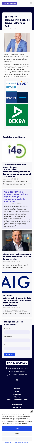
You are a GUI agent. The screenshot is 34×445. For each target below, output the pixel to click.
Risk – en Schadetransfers (17, 400)
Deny (17, 434)
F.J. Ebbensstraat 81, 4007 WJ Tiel (18, 368)
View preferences (17, 439)
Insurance (7, 29)
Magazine (17, 407)
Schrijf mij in (9, 354)
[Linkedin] (17, 380)
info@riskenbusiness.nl (18, 371)
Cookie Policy (9, 443)
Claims (17, 397)
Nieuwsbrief (17, 405)
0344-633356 (13, 375)
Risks (17, 391)
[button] (31, 411)
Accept (17, 428)
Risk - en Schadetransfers (17, 29)
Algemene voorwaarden (21, 443)
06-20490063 (23, 375)
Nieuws (17, 389)
